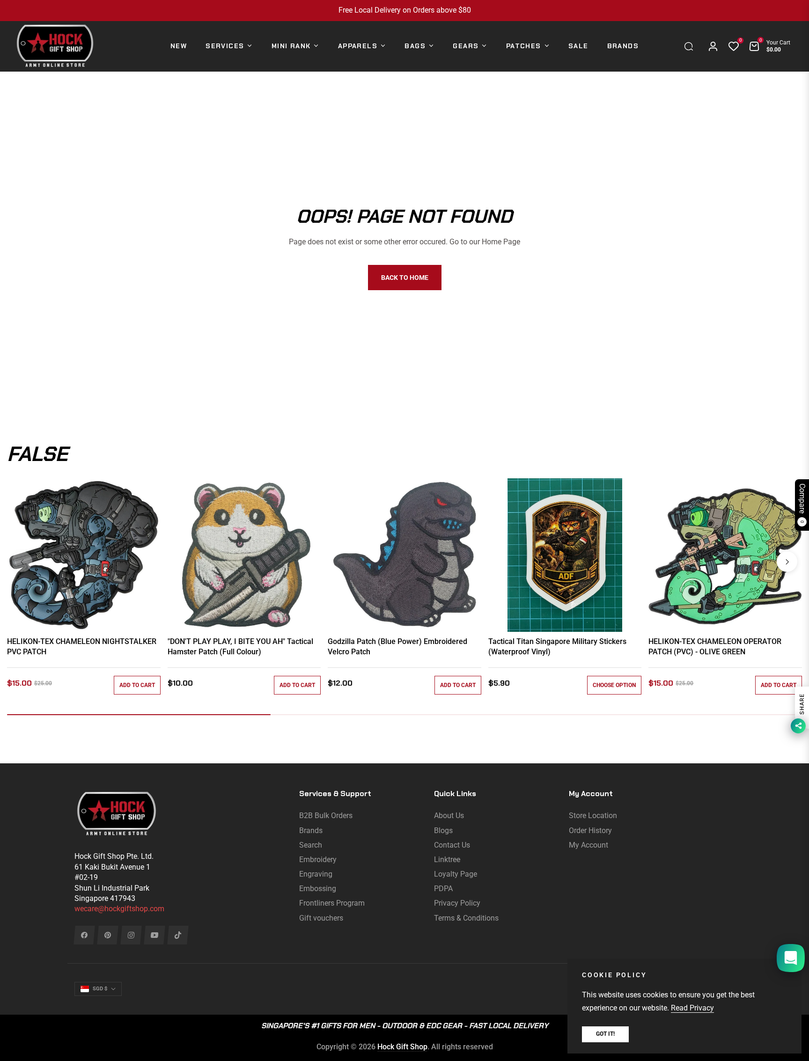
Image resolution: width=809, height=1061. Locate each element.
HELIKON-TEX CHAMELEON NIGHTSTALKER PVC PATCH (81, 646)
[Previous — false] (22, 561)
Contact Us (452, 845)
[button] (691, 46)
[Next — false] (787, 561)
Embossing (317, 888)
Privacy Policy (457, 903)
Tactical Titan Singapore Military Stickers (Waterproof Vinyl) (557, 646)
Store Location (593, 815)
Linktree (447, 859)
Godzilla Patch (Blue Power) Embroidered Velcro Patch (397, 646)
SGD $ (100, 989)
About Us (449, 815)
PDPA (443, 888)
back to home (404, 277)
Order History (590, 830)
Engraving (315, 874)
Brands (311, 830)
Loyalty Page (455, 874)
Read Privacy (692, 1007)
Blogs (443, 830)
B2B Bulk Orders (326, 815)
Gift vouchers (321, 918)
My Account (588, 845)
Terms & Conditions (466, 918)
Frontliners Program (332, 903)
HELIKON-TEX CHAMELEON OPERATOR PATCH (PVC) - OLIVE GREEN (714, 646)
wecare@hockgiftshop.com (119, 908)
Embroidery (318, 859)
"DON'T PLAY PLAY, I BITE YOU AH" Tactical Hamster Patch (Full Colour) (240, 646)
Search (310, 845)
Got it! (605, 1034)
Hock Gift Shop (402, 1046)
